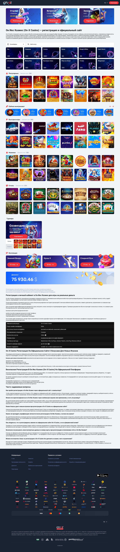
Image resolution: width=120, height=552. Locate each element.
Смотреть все (25, 73)
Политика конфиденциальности (57, 462)
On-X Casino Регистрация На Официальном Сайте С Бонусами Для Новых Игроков (29, 290)
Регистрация (114, 2)
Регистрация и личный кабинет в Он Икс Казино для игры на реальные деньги (28, 289)
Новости (30, 458)
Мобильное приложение (35, 465)
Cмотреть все (27, 119)
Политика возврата (53, 465)
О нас (13, 458)
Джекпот (14, 465)
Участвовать (18, 236)
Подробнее (90, 21)
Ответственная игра (75, 458)
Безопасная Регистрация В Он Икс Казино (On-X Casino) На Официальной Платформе (30, 292)
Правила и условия (53, 458)
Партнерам (15, 469)
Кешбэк (30, 462)
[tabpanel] (23, 16)
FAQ (29, 469)
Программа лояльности (18, 462)
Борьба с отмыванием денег (77, 462)
